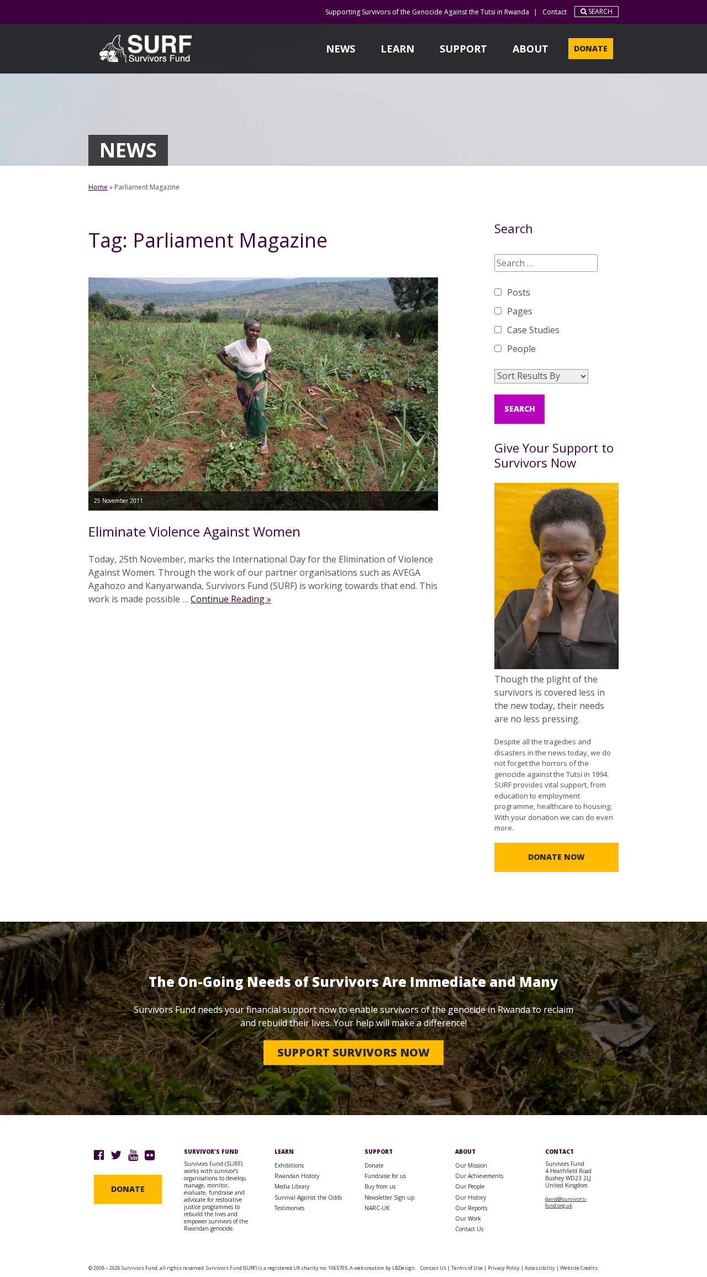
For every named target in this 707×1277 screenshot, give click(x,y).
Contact (554, 12)
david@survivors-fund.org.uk (566, 1202)
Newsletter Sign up (389, 1197)
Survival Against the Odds (308, 1197)
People (521, 349)
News (340, 48)
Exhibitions (289, 1165)
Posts (518, 292)
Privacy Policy (504, 1267)
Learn (397, 48)
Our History (470, 1197)
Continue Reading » (231, 599)
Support (463, 48)
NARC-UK (377, 1208)
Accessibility (540, 1267)
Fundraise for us (385, 1176)
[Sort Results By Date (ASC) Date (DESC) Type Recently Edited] (541, 376)
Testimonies (289, 1208)
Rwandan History (297, 1176)
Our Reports (471, 1208)
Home (98, 187)
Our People (469, 1186)
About (530, 48)
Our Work (468, 1218)
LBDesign (403, 1267)
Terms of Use (467, 1267)
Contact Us (469, 1229)
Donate (591, 48)
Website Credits (579, 1267)
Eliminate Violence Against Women (194, 531)
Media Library (292, 1186)
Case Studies (533, 330)
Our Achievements (479, 1176)
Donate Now (556, 857)
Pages (519, 311)
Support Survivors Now (353, 1052)
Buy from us (380, 1186)
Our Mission (471, 1165)
